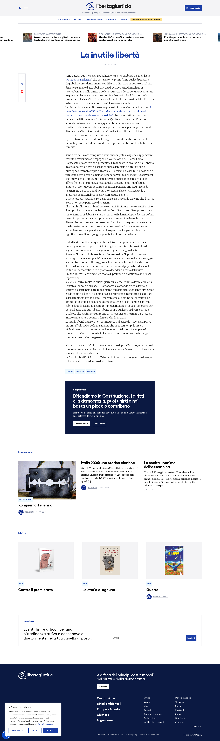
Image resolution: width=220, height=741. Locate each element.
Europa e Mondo (108, 709)
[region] (33, 719)
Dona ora (103, 686)
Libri (20, 533)
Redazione (29, 512)
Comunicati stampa (153, 714)
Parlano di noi (150, 718)
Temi (122, 20)
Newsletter (180, 718)
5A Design (192, 735)
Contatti (179, 722)
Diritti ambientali (109, 703)
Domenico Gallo (160, 597)
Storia (178, 706)
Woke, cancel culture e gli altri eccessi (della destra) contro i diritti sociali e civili (45, 40)
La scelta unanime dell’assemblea (159, 465)
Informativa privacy (115, 735)
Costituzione (25, 499)
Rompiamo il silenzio (78, 79)
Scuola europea (94, 20)
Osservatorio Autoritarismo (146, 20)
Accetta (50, 730)
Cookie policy (131, 735)
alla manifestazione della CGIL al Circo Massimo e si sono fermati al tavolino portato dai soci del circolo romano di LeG (108, 111)
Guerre (152, 590)
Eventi (147, 702)
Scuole (178, 714)
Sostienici (100, 424)
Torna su (196, 727)
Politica (91, 372)
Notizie (77, 20)
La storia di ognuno (98, 590)
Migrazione (105, 720)
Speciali (110, 20)
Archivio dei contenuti (153, 722)
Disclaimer (101, 735)
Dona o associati (183, 698)
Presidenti (179, 710)
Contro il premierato (35, 590)
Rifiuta (35, 730)
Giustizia (80, 372)
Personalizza (18, 730)
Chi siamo (63, 20)
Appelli (69, 372)
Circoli (147, 698)
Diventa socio (193, 8)
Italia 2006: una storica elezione (108, 463)
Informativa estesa (44, 724)
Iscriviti (191, 638)
